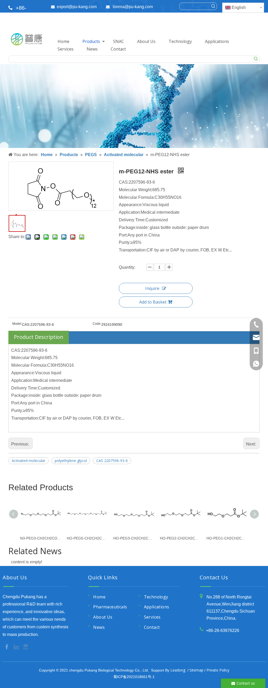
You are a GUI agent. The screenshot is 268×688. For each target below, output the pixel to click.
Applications (217, 41)
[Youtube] (25, 646)
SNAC (118, 41)
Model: (17, 324)
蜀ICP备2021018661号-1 (134, 677)
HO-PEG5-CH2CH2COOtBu (87, 538)
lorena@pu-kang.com (133, 6)
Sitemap (196, 670)
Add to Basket (152, 302)
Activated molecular (28, 460)
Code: (97, 324)
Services (66, 49)
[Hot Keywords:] (213, 6)
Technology (180, 41)
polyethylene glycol (71, 460)
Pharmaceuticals (110, 607)
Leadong (177, 670)
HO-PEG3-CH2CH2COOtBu (134, 538)
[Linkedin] (16, 646)
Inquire (152, 288)
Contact (118, 49)
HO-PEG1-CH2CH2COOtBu (227, 538)
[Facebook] (7, 646)
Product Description (38, 336)
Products (91, 41)
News (92, 49)
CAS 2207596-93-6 (112, 460)
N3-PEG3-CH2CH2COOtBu (41, 538)
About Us (146, 41)
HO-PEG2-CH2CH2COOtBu (180, 538)
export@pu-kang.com (77, 6)
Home (63, 41)
